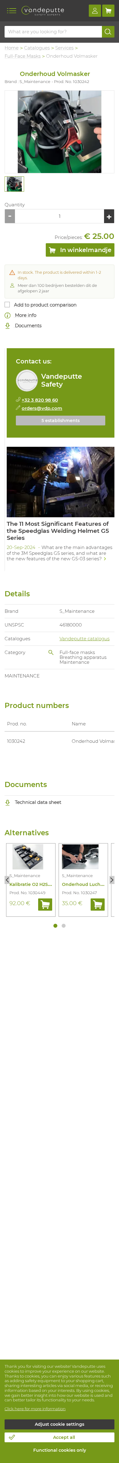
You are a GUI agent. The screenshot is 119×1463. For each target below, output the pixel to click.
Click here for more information (35, 1408)
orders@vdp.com (42, 408)
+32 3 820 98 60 (40, 400)
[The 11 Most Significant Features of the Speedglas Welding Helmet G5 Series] (60, 506)
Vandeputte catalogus (85, 638)
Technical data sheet (37, 802)
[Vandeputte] (43, 11)
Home (12, 48)
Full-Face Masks (23, 56)
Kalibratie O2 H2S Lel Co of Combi (46, 884)
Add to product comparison (45, 305)
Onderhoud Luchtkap (86, 884)
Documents (27, 325)
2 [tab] (64, 926)
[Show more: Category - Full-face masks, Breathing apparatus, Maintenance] (51, 652)
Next (111, 880)
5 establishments (60, 420)
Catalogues (37, 48)
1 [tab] (55, 926)
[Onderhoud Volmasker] (59, 132)
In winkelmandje (85, 250)
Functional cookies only (59, 1450)
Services (64, 48)
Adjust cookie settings (59, 1424)
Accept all (64, 1437)
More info (25, 315)
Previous (7, 880)
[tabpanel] (14, 184)
